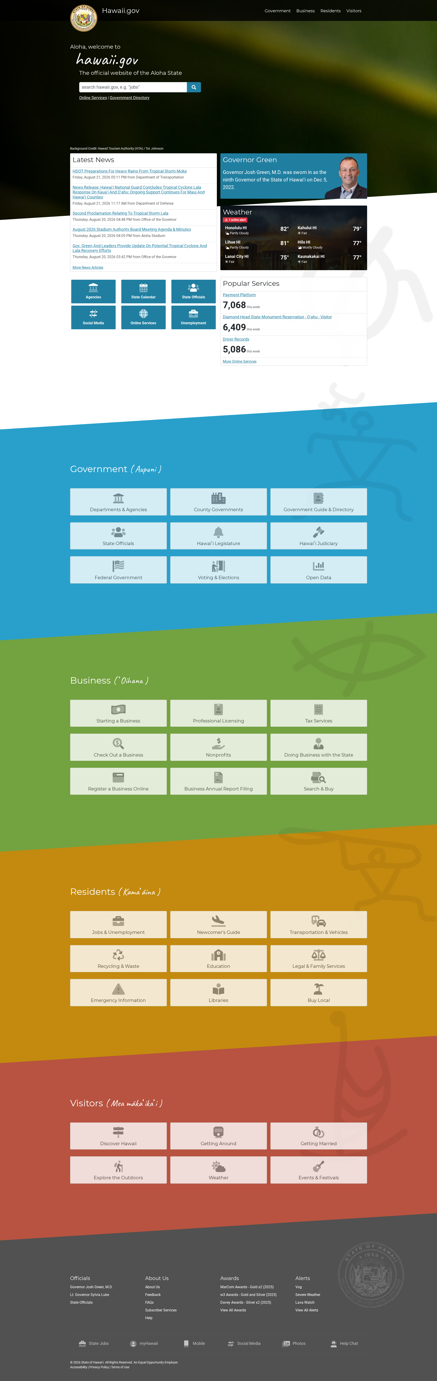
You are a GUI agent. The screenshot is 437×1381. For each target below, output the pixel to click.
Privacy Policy (99, 1367)
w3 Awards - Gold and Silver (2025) (248, 1295)
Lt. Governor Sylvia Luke (89, 1295)
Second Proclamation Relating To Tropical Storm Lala (120, 213)
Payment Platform (239, 294)
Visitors (353, 10)
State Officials (81, 1302)
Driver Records (236, 339)
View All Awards (233, 1310)
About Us (152, 1287)
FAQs (149, 1302)
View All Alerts (306, 1310)
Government (278, 10)
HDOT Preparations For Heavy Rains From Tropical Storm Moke (130, 171)
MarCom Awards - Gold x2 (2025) (247, 1287)
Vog (298, 1287)
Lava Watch (305, 1302)
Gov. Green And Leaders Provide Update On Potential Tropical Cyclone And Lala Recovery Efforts (140, 248)
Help (148, 1318)
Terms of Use (120, 1367)
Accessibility (78, 1367)
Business (305, 10)
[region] (293, 176)
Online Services (93, 97)
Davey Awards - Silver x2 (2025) (245, 1302)
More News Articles (88, 267)
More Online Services (240, 361)
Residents (330, 10)
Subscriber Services (161, 1310)
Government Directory (130, 97)
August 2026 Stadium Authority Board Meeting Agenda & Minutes (132, 229)
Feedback (153, 1295)
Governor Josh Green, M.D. (91, 1287)
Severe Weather (307, 1295)
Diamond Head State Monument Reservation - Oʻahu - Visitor (277, 316)
